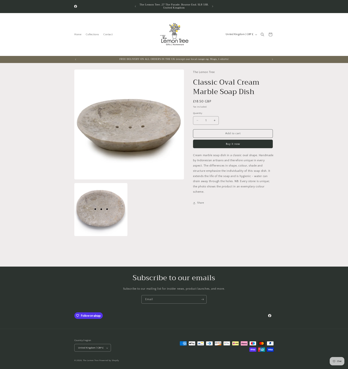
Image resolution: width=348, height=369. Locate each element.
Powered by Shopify (109, 361)
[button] (262, 34)
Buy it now (233, 143)
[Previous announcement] (135, 6)
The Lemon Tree (91, 361)
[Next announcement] (213, 6)
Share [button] (200, 202)
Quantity (197, 113)
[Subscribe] (202, 299)
